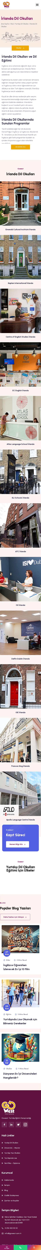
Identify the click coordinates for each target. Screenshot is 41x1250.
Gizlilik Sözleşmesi (11, 1195)
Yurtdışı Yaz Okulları (12, 1153)
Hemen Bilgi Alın (16, 844)
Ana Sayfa (5, 24)
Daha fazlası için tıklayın (13, 917)
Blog (6, 1190)
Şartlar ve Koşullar (11, 1201)
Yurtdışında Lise (10, 1158)
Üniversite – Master (12, 1148)
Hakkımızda (9, 1180)
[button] (37, 5)
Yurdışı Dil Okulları (11, 1143)
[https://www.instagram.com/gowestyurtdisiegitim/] (34, 1247)
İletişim (7, 1185)
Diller (8, 960)
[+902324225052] (20, 1247)
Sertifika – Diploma (12, 1163)
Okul (12, 24)
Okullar (9, 1069)
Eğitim (8, 1014)
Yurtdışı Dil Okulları (21, 24)
